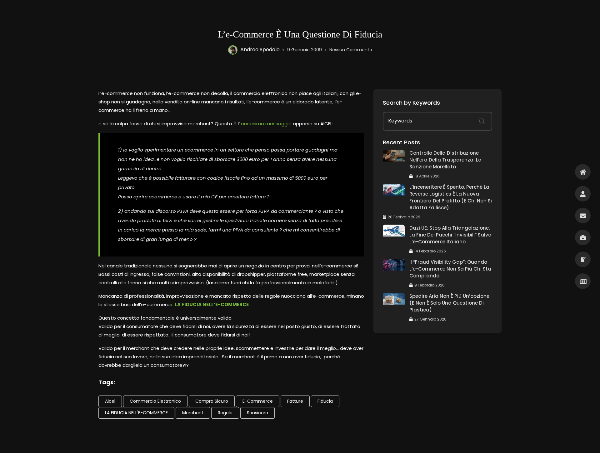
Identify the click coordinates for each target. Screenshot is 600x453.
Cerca (482, 121)
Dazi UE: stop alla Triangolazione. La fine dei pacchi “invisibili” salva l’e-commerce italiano (450, 235)
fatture (295, 401)
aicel (110, 401)
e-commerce (257, 401)
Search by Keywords (411, 103)
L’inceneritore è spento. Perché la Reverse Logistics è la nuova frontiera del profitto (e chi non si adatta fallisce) (450, 197)
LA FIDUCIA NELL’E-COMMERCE (212, 304)
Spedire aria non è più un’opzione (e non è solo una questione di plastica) (449, 303)
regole (225, 413)
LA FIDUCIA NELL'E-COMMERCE (136, 413)
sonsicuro (257, 413)
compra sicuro (211, 401)
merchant (192, 413)
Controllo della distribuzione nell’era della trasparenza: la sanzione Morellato (445, 160)
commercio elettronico (155, 401)
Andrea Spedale (260, 49)
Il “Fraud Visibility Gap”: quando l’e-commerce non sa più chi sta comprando (450, 269)
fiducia (325, 401)
